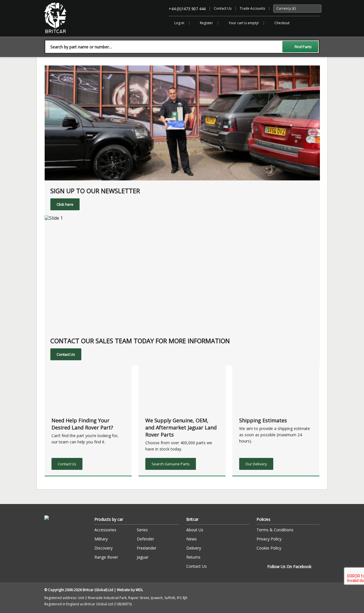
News (191, 539)
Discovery (103, 548)
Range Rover (106, 557)
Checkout (281, 22)
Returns (193, 557)
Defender (145, 539)
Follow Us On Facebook (289, 566)
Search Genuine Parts (171, 463)
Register (206, 22)
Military (101, 539)
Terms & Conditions (275, 529)
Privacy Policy (269, 539)
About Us (194, 529)
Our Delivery (256, 463)
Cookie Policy (269, 548)
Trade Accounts (252, 8)
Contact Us (222, 8)
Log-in (179, 22)
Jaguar (142, 557)
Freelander (146, 548)
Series (142, 529)
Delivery (193, 548)
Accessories (105, 529)
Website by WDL (130, 589)
